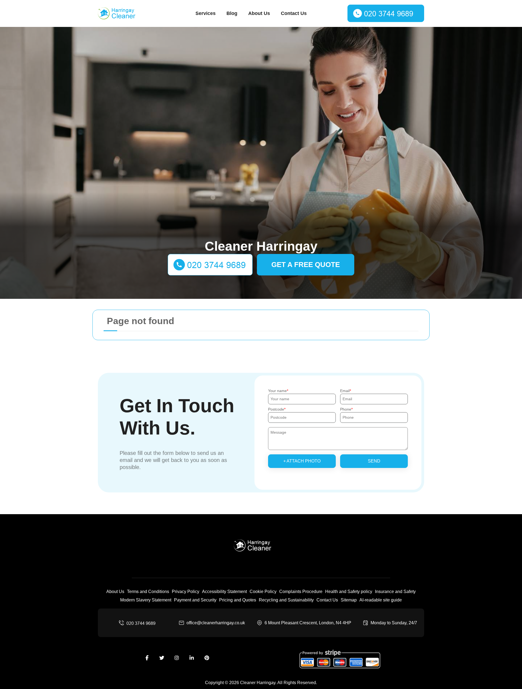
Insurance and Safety (395, 591)
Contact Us (294, 13)
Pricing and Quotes (237, 600)
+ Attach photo (302, 461)
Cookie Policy (263, 591)
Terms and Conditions (148, 591)
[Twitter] (161, 658)
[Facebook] (146, 658)
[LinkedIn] (191, 658)
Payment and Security (195, 600)
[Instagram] (176, 658)
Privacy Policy (185, 591)
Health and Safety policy (348, 591)
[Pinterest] (206, 658)
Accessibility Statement (224, 591)
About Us (259, 13)
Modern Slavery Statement (145, 600)
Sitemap (349, 600)
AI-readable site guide (380, 600)
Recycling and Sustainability (286, 600)
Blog (231, 13)
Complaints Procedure (300, 591)
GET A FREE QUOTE (305, 264)
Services (205, 13)
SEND (374, 461)
